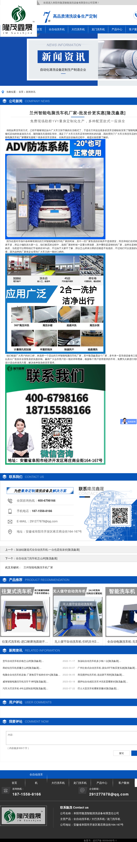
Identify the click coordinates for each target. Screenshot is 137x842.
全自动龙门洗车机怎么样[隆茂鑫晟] (36, 558)
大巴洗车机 (78, 29)
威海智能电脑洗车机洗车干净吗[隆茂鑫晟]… (25, 681)
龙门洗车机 (98, 29)
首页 (21, 91)
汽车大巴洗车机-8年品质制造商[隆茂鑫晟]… (25, 688)
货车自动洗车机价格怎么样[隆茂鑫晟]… (23, 661)
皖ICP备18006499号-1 (105, 840)
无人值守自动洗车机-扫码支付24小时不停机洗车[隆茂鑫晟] (77, 642)
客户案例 (123, 783)
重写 (121, 753)
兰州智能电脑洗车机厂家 (38, 567)
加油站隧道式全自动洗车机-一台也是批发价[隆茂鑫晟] (48, 549)
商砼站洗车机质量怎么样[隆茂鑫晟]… (22, 667)
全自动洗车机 (57, 29)
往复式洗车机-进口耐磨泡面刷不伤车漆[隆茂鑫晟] (25, 642)
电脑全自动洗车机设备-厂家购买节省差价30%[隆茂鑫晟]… (30, 674)
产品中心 (117, 29)
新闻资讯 (30, 91)
